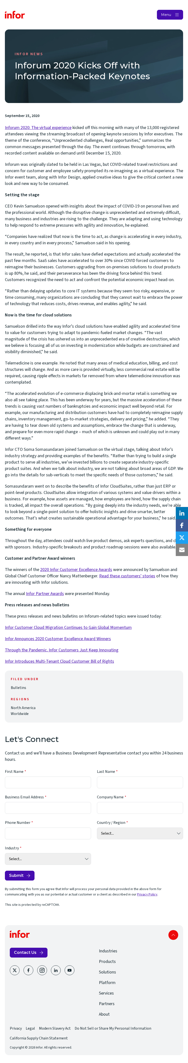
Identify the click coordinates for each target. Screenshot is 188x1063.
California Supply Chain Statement (39, 1038)
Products (107, 962)
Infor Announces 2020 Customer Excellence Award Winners (58, 639)
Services (106, 993)
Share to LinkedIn (182, 513)
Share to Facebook (182, 525)
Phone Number (17, 822)
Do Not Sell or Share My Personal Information (113, 1028)
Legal (30, 1028)
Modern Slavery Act (55, 1028)
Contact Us (25, 952)
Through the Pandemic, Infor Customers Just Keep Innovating (61, 650)
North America (23, 708)
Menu (166, 15)
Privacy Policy (147, 894)
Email (182, 550)
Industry (12, 848)
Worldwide (20, 713)
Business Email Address (24, 797)
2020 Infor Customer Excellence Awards (76, 570)
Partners (107, 1004)
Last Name (106, 771)
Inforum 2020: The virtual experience (38, 128)
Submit (16, 875)
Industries (108, 951)
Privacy (16, 1028)
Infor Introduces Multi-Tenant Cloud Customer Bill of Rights (59, 661)
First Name (14, 771)
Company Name (110, 797)
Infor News (29, 54)
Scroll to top (173, 935)
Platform (107, 983)
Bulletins (18, 687)
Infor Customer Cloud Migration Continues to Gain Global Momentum (68, 627)
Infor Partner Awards (45, 594)
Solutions (107, 972)
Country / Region (111, 822)
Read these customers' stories (127, 576)
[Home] (15, 15)
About (104, 1014)
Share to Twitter (182, 538)
